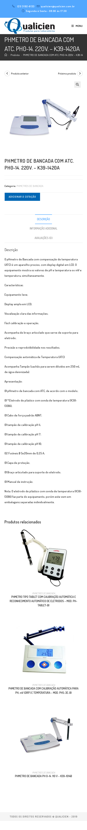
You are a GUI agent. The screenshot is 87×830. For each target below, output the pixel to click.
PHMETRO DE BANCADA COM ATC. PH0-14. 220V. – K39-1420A (55, 55)
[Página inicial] (5, 55)
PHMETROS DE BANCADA (30, 186)
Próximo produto (67, 73)
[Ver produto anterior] (7, 73)
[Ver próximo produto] (80, 73)
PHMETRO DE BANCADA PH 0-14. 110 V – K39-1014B (43, 776)
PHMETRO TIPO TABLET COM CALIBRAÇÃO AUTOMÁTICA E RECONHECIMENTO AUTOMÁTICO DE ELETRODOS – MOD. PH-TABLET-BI (43, 601)
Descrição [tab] (43, 219)
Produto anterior (20, 73)
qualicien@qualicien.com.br (58, 6)
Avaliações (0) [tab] (44, 238)
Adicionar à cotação (22, 196)
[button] (77, 84)
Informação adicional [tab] (43, 228)
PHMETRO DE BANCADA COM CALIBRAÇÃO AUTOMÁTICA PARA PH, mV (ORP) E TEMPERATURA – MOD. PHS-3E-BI (43, 690)
